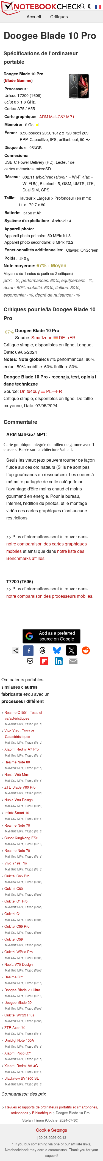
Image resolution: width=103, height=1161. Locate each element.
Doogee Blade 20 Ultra (22, 989)
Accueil (34, 16)
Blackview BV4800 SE (21, 1078)
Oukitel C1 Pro (15, 901)
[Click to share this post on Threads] (42, 650)
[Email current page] (73, 661)
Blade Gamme (18, 80)
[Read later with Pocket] (30, 661)
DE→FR (67, 337)
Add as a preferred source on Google (57, 636)
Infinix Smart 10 (16, 812)
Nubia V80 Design (18, 799)
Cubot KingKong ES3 (21, 837)
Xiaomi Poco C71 (18, 1053)
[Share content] (15, 650)
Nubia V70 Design (18, 964)
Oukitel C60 (13, 888)
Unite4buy (30, 391)
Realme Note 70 (17, 850)
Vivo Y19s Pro (15, 863)
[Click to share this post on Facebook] (28, 650)
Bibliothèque (42, 1112)
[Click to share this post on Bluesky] (57, 650)
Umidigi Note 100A (19, 1040)
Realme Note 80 (17, 762)
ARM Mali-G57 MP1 (56, 116)
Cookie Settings (51, 1130)
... (96, 16)
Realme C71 (14, 976)
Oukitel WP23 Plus (19, 1015)
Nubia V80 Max (16, 774)
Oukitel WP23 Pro (18, 951)
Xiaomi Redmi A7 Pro (21, 749)
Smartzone (41, 337)
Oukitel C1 (12, 913)
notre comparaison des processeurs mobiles (49, 596)
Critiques (59, 16)
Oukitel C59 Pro (16, 926)
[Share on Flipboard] (44, 661)
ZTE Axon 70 (14, 1027)
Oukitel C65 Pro (16, 875)
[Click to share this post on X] (71, 650)
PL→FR (54, 391)
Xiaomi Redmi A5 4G (21, 1065)
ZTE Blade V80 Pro (19, 787)
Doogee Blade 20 (18, 1002)
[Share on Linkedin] (59, 661)
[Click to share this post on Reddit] (85, 650)
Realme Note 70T (18, 825)
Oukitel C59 (13, 939)
